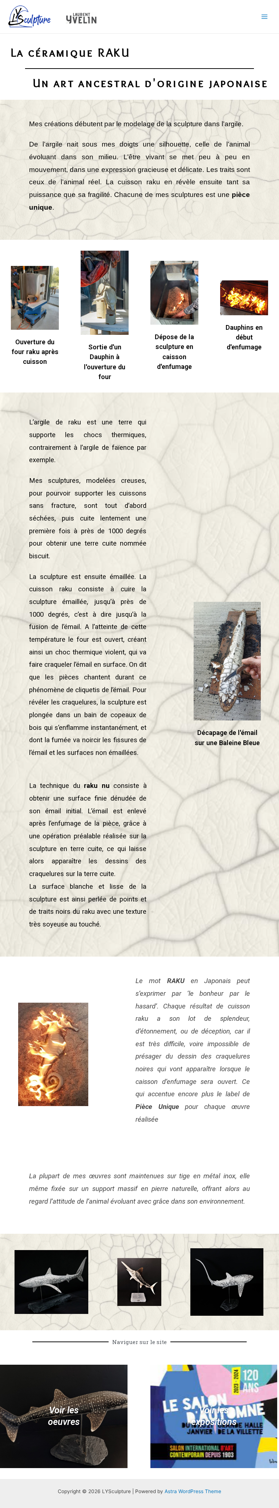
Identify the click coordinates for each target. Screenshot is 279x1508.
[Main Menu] (264, 16)
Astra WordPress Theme (193, 1491)
